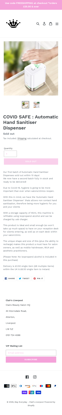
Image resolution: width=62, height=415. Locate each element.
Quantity (8, 148)
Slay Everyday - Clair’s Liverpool (29, 402)
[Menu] (57, 23)
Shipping (21, 138)
